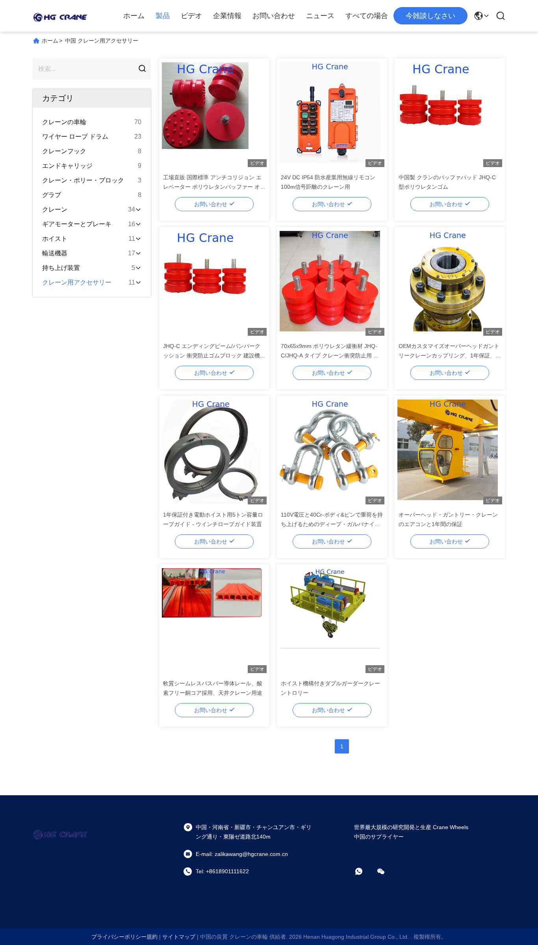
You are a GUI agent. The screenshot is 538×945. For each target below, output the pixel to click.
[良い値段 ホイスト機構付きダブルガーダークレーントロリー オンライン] (330, 620)
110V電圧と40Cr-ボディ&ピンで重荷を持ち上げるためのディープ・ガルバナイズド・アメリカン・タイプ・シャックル (332, 524)
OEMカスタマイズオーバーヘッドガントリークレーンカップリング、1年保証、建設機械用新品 (450, 355)
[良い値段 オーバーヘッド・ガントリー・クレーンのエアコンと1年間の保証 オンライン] (447, 452)
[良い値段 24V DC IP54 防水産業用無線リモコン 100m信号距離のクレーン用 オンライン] (330, 114)
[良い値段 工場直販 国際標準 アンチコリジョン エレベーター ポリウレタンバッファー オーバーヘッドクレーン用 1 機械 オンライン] (212, 114)
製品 (163, 16)
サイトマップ (178, 937)
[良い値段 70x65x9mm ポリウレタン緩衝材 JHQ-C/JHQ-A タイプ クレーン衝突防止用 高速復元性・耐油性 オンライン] (330, 283)
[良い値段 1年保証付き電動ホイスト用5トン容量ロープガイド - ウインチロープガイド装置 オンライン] (212, 452)
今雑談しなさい (430, 16)
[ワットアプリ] (364, 871)
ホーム (134, 16)
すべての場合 (366, 16)
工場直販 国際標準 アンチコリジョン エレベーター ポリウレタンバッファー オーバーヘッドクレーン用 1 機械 (214, 186)
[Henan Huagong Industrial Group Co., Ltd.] (60, 16)
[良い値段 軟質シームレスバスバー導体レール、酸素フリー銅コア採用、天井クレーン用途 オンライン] (212, 620)
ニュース (320, 16)
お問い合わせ (273, 16)
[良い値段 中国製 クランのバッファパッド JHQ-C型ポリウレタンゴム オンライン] (447, 114)
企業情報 (227, 16)
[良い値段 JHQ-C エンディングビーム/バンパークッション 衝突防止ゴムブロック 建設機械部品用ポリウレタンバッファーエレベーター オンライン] (212, 283)
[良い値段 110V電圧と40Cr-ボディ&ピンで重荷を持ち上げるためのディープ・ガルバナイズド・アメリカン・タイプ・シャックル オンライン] (330, 452)
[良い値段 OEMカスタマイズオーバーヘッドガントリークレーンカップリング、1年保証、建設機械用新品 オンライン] (447, 283)
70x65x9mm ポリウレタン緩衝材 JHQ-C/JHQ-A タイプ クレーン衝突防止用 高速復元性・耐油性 (330, 355)
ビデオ (191, 16)
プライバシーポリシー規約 (124, 937)
